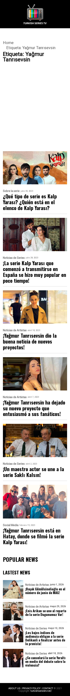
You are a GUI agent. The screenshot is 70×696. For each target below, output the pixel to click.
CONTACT (47, 688)
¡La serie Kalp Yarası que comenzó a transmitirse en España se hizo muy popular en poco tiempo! (34, 272)
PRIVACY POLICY (31, 688)
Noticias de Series (14, 257)
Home (8, 42)
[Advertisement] (35, 114)
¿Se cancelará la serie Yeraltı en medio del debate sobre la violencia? (45, 661)
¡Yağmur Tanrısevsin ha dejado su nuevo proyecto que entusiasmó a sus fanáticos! (34, 408)
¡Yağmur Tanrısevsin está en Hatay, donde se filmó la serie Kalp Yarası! (33, 536)
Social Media (10, 525)
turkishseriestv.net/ (41, 691)
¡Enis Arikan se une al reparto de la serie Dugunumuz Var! (45, 612)
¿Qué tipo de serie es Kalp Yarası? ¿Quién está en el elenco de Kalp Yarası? (30, 202)
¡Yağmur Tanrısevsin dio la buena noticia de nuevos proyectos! (30, 341)
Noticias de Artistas (15, 330)
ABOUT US (14, 688)
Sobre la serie (11, 191)
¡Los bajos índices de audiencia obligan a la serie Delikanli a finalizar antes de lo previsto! (45, 638)
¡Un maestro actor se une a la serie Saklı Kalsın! (33, 472)
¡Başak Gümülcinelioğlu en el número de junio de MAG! (45, 590)
